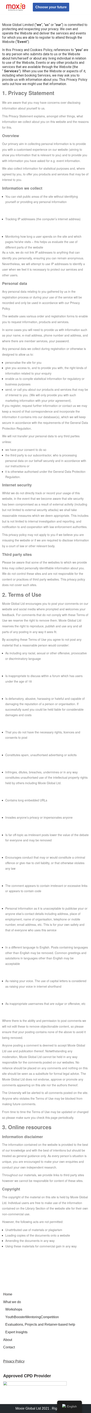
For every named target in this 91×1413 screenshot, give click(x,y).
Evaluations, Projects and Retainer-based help (40, 1324)
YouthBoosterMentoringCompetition (32, 1317)
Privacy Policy (14, 1361)
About (7, 1340)
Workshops (13, 1309)
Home (7, 1294)
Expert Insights (16, 1332)
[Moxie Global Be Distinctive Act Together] (16, 7)
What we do (12, 1302)
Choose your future (51, 7)
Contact (9, 1347)
